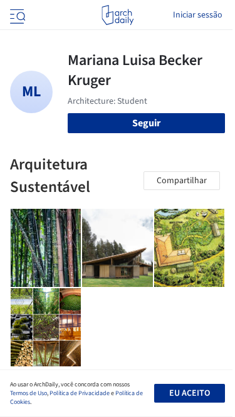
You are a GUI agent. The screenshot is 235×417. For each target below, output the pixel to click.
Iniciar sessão (197, 15)
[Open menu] (16, 15)
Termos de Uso (28, 393)
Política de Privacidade (80, 393)
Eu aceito (189, 393)
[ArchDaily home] (117, 15)
